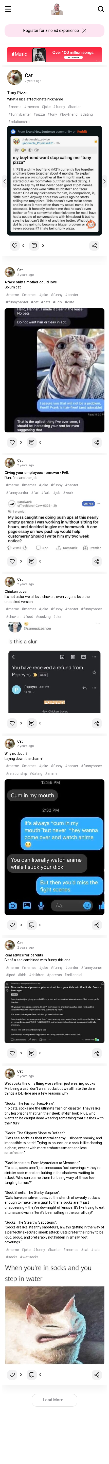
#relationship (19, 122)
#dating (86, 114)
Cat (29, 75)
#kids (22, 975)
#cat (35, 302)
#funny (59, 107)
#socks (11, 1257)
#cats (45, 302)
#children (36, 975)
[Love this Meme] (15, 246)
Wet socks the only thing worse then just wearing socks (50, 1083)
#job (56, 493)
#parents (54, 975)
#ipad (10, 975)
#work (68, 493)
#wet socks (29, 1257)
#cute (69, 302)
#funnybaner (91, 609)
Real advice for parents (24, 955)
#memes (31, 107)
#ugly (57, 302)
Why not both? (16, 753)
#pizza (39, 114)
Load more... (54, 1399)
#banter (74, 107)
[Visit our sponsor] (54, 49)
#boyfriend (69, 114)
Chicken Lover (16, 592)
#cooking (43, 617)
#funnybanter (19, 114)
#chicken (13, 617)
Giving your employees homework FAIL (37, 473)
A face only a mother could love (31, 282)
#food (28, 617)
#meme (15, 107)
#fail (35, 493)
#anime (51, 773)
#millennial (73, 975)
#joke (46, 107)
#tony (52, 114)
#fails (45, 493)
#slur (57, 617)
